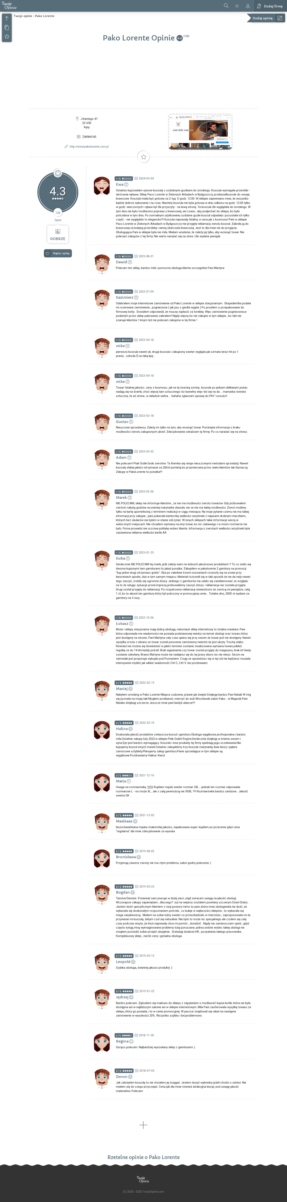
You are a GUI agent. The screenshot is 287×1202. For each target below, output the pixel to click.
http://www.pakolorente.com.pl (89, 146)
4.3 (179, 38)
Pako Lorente (44, 16)
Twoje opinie (23, 16)
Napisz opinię (61, 253)
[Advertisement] (143, 79)
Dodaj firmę (273, 6)
